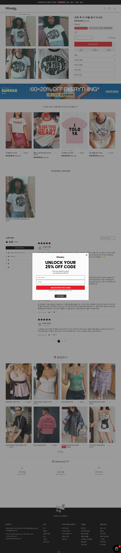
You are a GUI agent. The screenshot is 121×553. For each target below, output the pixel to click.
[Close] (86, 255)
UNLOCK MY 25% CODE (60, 287)
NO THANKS (60, 296)
